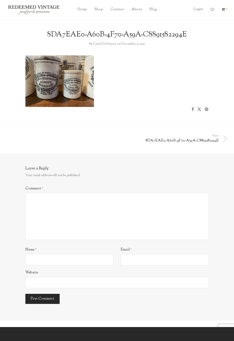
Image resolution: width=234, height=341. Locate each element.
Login (198, 9)
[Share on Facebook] (192, 109)
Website (31, 272)
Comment (34, 188)
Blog (153, 9)
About (136, 9)
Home (82, 9)
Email (126, 249)
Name (31, 249)
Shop (98, 9)
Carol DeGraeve (104, 44)
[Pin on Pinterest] (207, 109)
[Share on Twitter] (199, 109)
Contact (117, 9)
